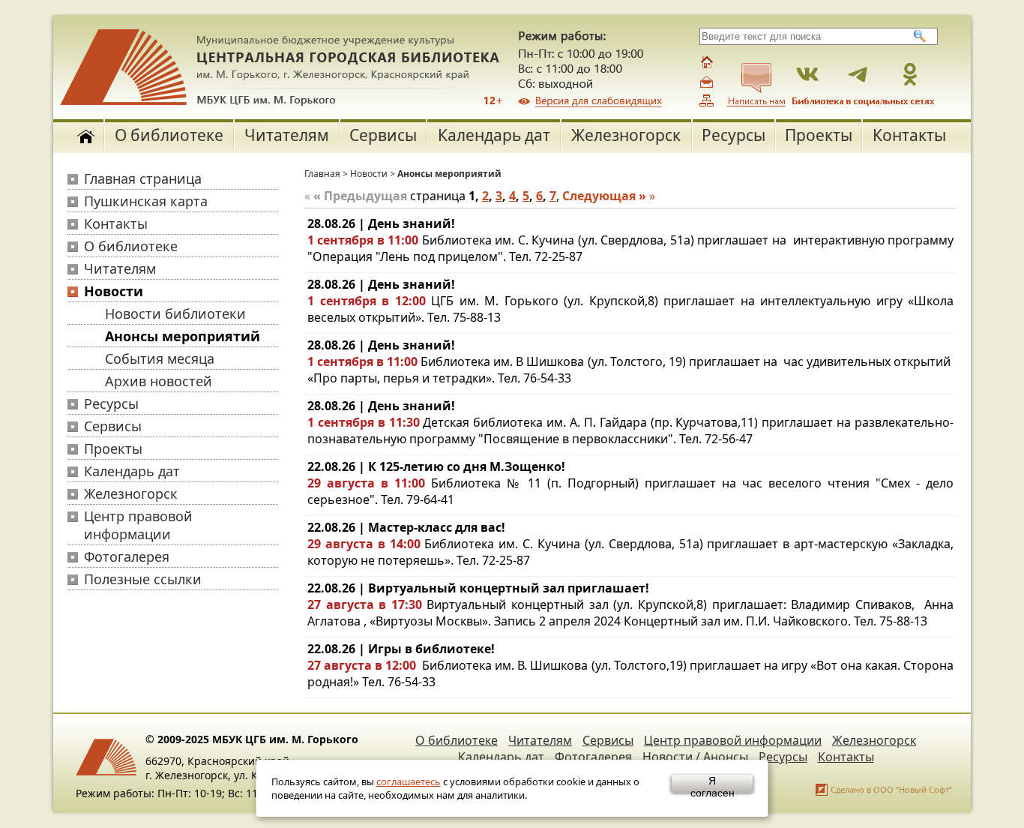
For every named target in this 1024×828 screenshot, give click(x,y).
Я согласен (712, 784)
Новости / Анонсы (695, 756)
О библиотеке (169, 135)
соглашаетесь (408, 781)
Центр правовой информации (138, 525)
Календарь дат (494, 135)
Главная (322, 173)
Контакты (909, 135)
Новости (113, 291)
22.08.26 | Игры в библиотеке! (401, 648)
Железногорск (626, 135)
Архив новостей (158, 381)
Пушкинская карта (146, 201)
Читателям (286, 135)
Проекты (818, 135)
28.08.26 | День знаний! (381, 223)
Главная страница (143, 179)
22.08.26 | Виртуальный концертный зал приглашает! (478, 588)
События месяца (159, 359)
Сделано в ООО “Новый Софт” (891, 789)
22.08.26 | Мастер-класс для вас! (406, 527)
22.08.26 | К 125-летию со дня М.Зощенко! (436, 466)
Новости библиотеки (175, 313)
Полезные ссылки (143, 579)
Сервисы (383, 135)
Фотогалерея (126, 557)
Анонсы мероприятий (182, 336)
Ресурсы (733, 135)
